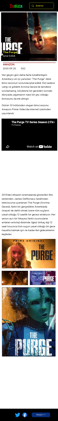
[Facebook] (25, 415)
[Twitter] (18, 415)
